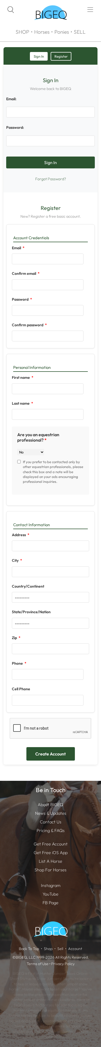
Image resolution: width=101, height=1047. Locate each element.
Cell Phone (21, 689)
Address (19, 534)
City (15, 560)
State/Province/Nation (31, 611)
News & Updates (50, 813)
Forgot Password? (50, 178)
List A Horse (50, 861)
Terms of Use (37, 963)
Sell (60, 948)
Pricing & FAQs (51, 830)
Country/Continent (28, 586)
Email (17, 247)
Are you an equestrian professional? (38, 437)
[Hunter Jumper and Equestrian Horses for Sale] (50, 24)
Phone (18, 663)
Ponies (61, 32)
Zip (15, 637)
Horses (42, 32)
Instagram (50, 885)
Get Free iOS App (51, 852)
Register (61, 56)
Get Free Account (51, 844)
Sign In (39, 56)
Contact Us (50, 821)
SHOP (22, 32)
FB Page (50, 902)
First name (21, 377)
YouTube (50, 894)
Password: (15, 127)
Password (20, 299)
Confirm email (24, 273)
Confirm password (28, 325)
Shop (48, 948)
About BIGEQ (50, 804)
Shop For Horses (50, 869)
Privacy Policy (63, 963)
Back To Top (29, 948)
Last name (21, 403)
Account (75, 948)
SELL (80, 32)
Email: (11, 98)
